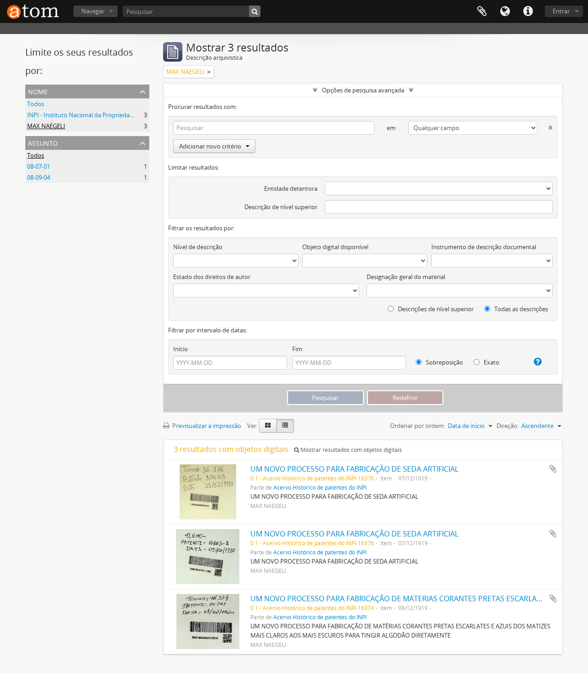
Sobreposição (443, 362)
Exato (490, 362)
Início (180, 349)
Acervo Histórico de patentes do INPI (320, 487)
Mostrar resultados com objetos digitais (350, 450)
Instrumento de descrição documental (483, 247)
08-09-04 (38, 177)
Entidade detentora (290, 188)
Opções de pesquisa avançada (363, 90)
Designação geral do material (406, 277)
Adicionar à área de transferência (553, 468)
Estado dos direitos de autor (211, 277)
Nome (38, 91)
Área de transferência (481, 11)
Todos (35, 104)
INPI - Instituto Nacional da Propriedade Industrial (95, 115)
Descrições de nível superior (435, 309)
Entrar (561, 11)
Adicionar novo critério (210, 146)
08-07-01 (38, 166)
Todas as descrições (520, 309)
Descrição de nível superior (280, 207)
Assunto (43, 142)
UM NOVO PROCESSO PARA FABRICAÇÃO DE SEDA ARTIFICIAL (354, 469)
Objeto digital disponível (335, 247)
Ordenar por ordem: (417, 426)
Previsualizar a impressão (206, 426)
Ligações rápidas (527, 11)
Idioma (504, 11)
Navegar (92, 11)
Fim (297, 349)
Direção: (508, 426)
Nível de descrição (197, 247)
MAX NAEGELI (46, 126)
